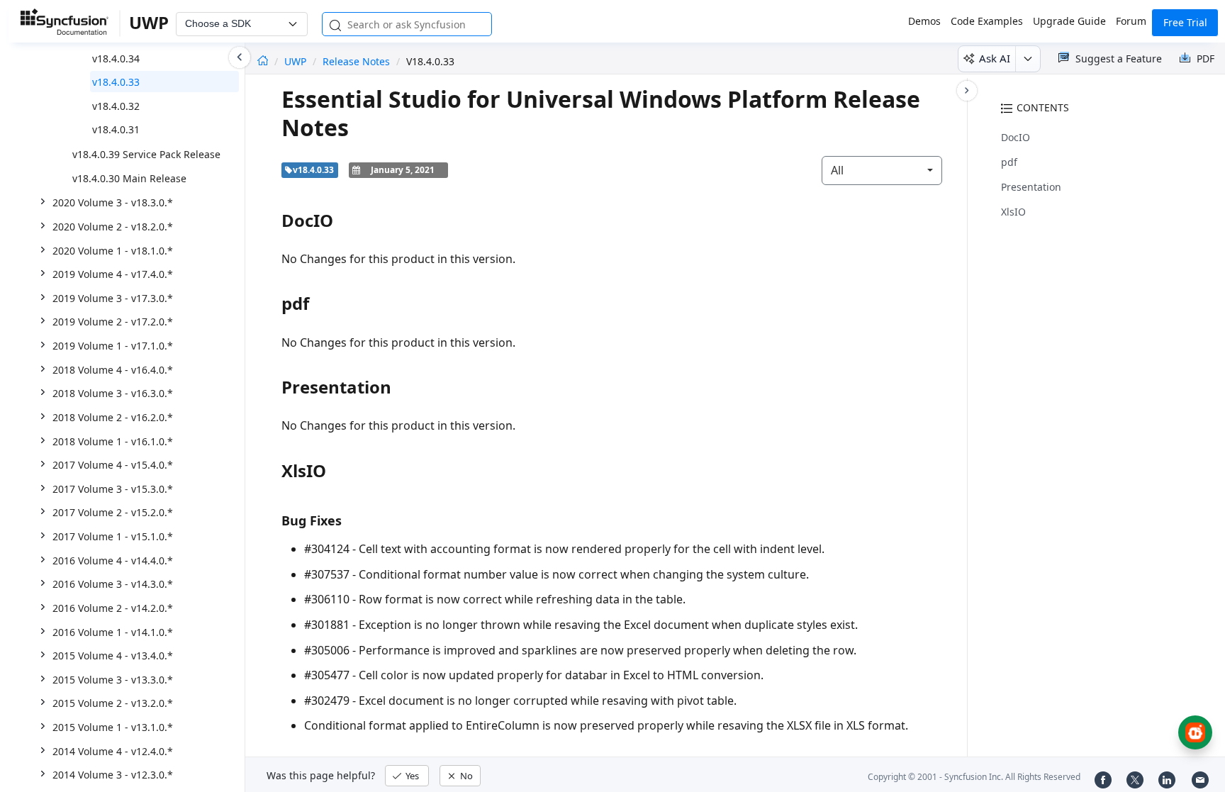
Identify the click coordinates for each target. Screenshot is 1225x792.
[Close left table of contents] (239, 57)
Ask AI (994, 58)
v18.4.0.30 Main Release (129, 178)
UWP (296, 61)
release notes (356, 61)
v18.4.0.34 (116, 58)
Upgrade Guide (1069, 21)
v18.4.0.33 (116, 82)
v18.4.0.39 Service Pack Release (146, 154)
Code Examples (987, 21)
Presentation (1031, 187)
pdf (1009, 162)
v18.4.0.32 (116, 106)
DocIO (1015, 137)
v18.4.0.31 (116, 129)
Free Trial (1185, 22)
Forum (1131, 21)
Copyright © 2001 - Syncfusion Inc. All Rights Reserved (974, 777)
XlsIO (1013, 211)
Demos (924, 21)
